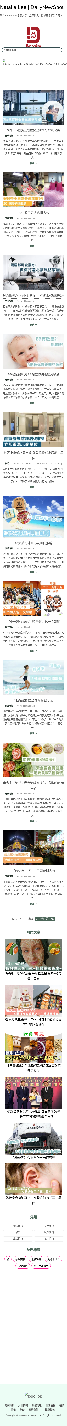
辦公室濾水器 (41, 1266)
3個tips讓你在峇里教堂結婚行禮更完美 (33, 130)
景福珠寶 (36, 1259)
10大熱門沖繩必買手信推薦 (33, 543)
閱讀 (32, 163)
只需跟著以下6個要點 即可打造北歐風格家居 (33, 295)
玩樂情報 (9, 136)
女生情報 (49, 1226)
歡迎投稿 (49, 1409)
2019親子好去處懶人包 (33, 213)
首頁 (14, 918)
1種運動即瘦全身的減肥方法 (33, 700)
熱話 (7, 463)
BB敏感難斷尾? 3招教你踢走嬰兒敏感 (33, 374)
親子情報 (9, 627)
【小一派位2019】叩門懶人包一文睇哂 (33, 621)
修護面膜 (20, 1259)
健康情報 (9, 380)
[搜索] (58, 49)
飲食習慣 (22, 1266)
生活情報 (9, 301)
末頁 (30, 918)
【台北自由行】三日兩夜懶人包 (33, 871)
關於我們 (33, 1409)
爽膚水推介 (53, 1259)
